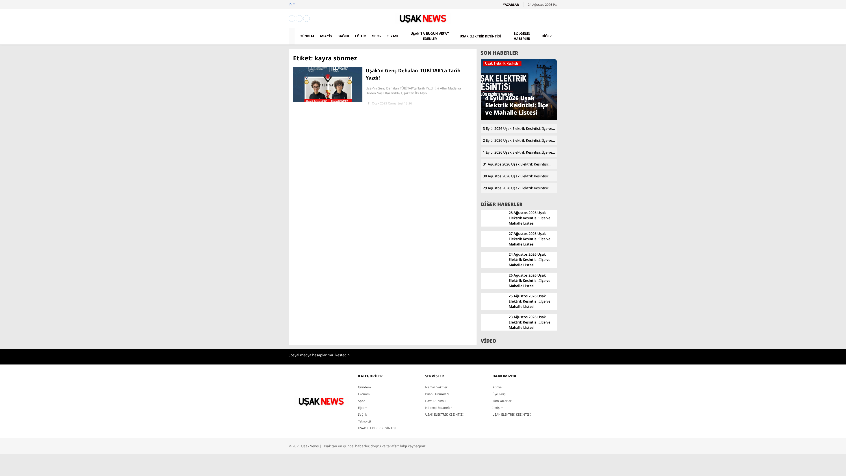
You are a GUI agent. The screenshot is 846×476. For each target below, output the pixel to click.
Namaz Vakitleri (807, 226)
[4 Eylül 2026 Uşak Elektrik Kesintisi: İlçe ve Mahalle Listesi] (519, 119)
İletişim (497, 407)
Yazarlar (802, 52)
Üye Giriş (499, 394)
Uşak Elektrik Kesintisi (502, 63)
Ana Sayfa (803, 24)
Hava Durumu (806, 217)
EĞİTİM (801, 136)
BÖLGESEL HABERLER (811, 180)
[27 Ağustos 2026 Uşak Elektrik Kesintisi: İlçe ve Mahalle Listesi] (493, 246)
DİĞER (800, 189)
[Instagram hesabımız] (299, 18)
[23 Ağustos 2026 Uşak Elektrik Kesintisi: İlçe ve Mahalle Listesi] (493, 329)
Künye (497, 387)
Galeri (800, 34)
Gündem (364, 387)
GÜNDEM (802, 110)
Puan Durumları (437, 394)
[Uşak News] (423, 23)
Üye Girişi (803, 71)
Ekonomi (364, 394)
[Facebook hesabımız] (292, 18)
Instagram (820, 295)
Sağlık (362, 414)
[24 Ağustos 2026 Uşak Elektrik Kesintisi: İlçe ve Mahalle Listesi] (493, 267)
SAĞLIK (801, 128)
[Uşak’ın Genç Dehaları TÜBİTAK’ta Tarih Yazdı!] (327, 101)
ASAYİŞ (800, 119)
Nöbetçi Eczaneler (813, 207)
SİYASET (801, 154)
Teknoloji (364, 421)
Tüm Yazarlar (502, 401)
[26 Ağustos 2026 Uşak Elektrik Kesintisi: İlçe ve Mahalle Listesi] (493, 288)
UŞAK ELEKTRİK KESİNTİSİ (816, 172)
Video (800, 43)
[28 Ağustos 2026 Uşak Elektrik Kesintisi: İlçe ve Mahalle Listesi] (493, 225)
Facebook (821, 282)
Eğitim (362, 407)
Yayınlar (802, 89)
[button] (292, 36)
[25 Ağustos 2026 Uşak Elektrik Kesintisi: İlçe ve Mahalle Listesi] (493, 309)
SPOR (799, 145)
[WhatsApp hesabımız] (306, 18)
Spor (361, 401)
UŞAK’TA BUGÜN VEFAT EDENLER (820, 163)
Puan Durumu (806, 235)
